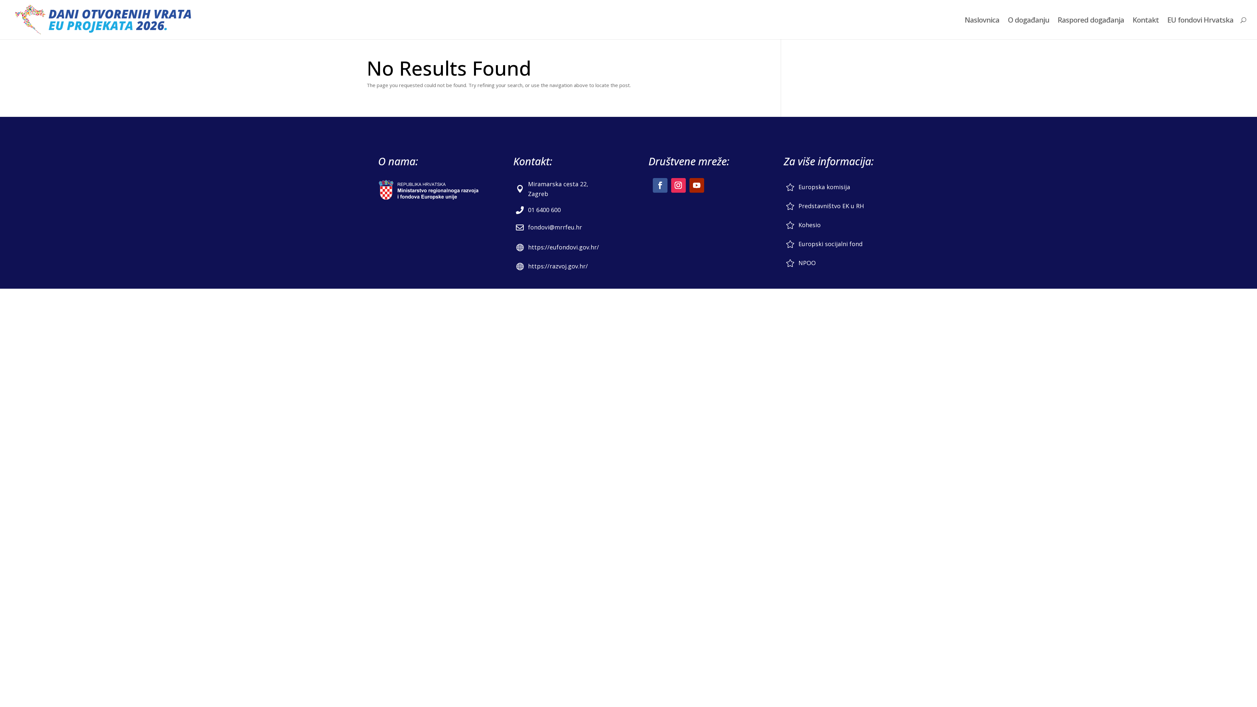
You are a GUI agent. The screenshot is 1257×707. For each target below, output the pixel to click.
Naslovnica (982, 21)
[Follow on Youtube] (696, 185)
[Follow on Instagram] (678, 185)
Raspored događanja (1091, 21)
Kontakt (1146, 21)
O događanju (1028, 21)
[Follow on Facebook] (660, 185)
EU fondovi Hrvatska (1200, 21)
